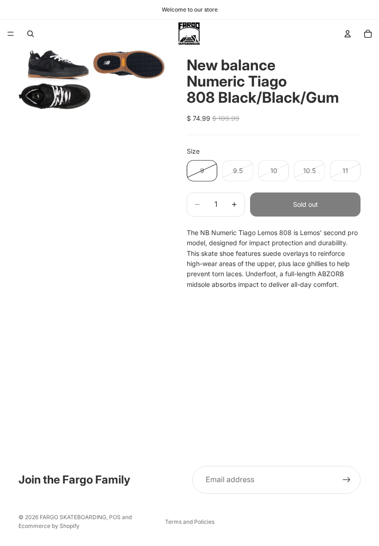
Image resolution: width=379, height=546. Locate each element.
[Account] (347, 34)
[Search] (30, 34)
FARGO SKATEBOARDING (73, 517)
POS (115, 517)
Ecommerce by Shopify (48, 525)
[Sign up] (346, 480)
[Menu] (10, 33)
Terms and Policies (189, 521)
